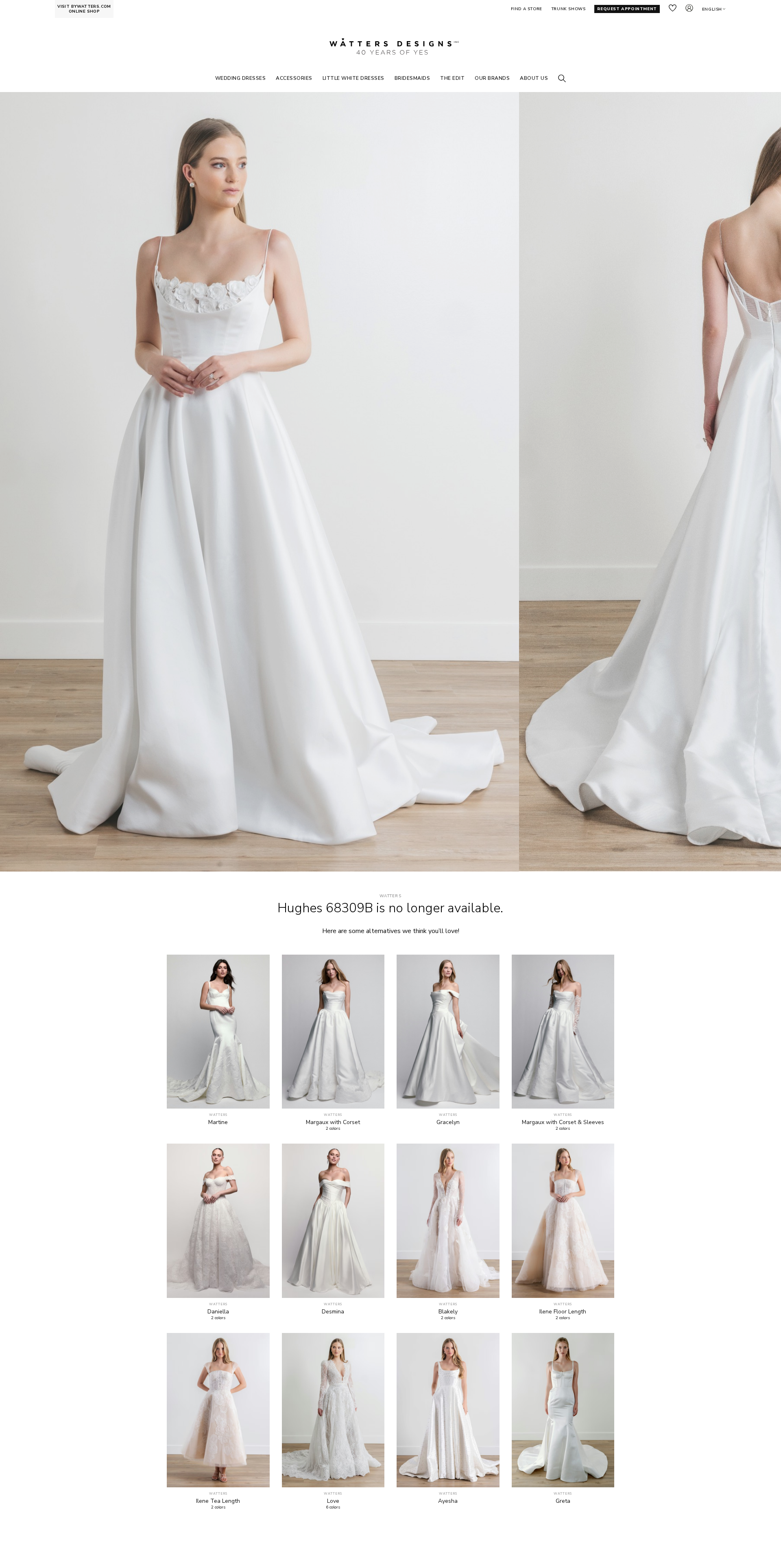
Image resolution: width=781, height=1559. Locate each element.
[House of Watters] (390, 46)
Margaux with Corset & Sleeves (563, 1122)
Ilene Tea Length (218, 1501)
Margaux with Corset (333, 1122)
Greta (563, 1501)
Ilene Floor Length (562, 1312)
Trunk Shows (568, 9)
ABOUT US (534, 78)
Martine (218, 1122)
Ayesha (448, 1501)
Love (333, 1501)
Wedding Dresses (240, 78)
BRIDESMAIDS (412, 78)
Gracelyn (448, 1122)
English (712, 9)
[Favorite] (259, 1097)
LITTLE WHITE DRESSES (353, 78)
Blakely (448, 1312)
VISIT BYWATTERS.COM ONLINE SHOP (84, 9)
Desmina (333, 1312)
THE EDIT (452, 78)
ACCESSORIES (294, 78)
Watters (390, 896)
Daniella (218, 1312)
